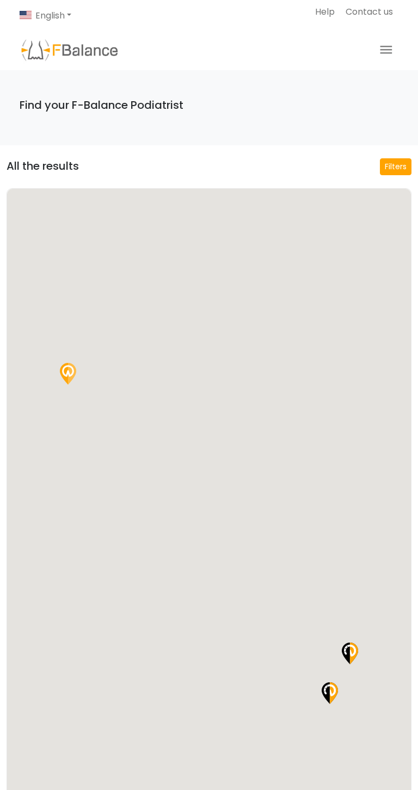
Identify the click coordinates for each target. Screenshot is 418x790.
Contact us (369, 11)
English (50, 15)
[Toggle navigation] (386, 50)
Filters (396, 166)
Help (325, 11)
